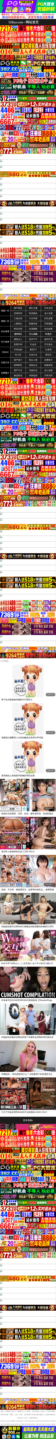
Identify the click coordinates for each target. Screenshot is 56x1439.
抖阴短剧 (33, 375)
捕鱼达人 (18, 339)
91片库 (18, 355)
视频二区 (5, 321)
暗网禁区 (18, 365)
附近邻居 (18, 329)
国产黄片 (18, 360)
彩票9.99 (18, 344)
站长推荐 (5, 331)
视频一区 (5, 311)
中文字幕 (33, 318)
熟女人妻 (33, 360)
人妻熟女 (18, 324)
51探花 (48, 349)
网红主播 (33, 308)
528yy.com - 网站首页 (23, 22)
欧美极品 (33, 313)
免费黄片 (48, 360)
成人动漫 (48, 313)
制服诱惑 (48, 365)
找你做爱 (48, 329)
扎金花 (33, 344)
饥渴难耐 (33, 329)
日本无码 (48, 308)
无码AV (5, 352)
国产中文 (18, 370)
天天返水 (48, 344)
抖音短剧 (18, 349)
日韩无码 (48, 375)
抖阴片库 (5, 362)
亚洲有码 (18, 313)
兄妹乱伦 (33, 370)
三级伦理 (18, 318)
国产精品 (18, 308)
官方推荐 (5, 342)
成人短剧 (48, 370)
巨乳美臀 (48, 318)
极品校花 (18, 375)
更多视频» (28, 1120)
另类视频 (48, 324)
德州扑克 (48, 339)
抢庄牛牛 (33, 339)
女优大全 (33, 355)
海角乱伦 (33, 365)
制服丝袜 (33, 324)
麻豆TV (33, 349)
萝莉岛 (48, 355)
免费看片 (5, 373)
